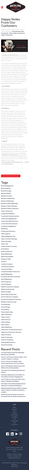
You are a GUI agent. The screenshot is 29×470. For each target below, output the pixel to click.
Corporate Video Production (10, 271)
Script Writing (5, 304)
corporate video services (9, 221)
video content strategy (9, 239)
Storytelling (5, 309)
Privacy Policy (14, 466)
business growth (6, 196)
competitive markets (8, 213)
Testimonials (14, 421)
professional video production (11, 299)
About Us (14, 413)
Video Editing (5, 322)
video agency (5, 234)
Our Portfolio (14, 415)
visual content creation (9, 246)
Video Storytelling (7, 340)
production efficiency (8, 231)
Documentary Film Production (10, 276)
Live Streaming (6, 284)
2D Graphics (5, 249)
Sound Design (5, 307)
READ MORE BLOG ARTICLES (11, 176)
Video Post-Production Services (11, 330)
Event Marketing (6, 279)
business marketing (7, 201)
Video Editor (5, 324)
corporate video (6, 269)
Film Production (6, 282)
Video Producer (6, 335)
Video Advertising (7, 312)
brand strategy (6, 191)
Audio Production (7, 251)
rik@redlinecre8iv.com (15, 458)
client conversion (7, 211)
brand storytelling (7, 256)
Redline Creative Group (8, 302)
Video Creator (5, 317)
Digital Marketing (6, 274)
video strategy (6, 241)
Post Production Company (9, 297)
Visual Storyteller (7, 345)
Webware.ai (14, 464)
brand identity (5, 188)
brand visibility (6, 193)
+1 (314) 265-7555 (17, 456)
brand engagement (7, 186)
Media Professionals (7, 289)
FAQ (14, 419)
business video (6, 259)
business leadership (7, 198)
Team (14, 411)
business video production (10, 208)
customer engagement (8, 226)
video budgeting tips (8, 236)
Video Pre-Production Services (11, 332)
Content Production (7, 266)
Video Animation (6, 314)
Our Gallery (14, 417)
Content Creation (7, 264)
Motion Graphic (6, 292)
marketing (4, 229)
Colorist (3, 261)
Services (14, 409)
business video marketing (9, 203)
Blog (14, 422)
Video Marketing (6, 327)
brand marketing (6, 254)
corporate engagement (9, 218)
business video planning (9, 206)
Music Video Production (17, 33)
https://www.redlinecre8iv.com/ (13, 162)
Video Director (6, 319)
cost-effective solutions (9, 224)
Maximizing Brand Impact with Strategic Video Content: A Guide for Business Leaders (14, 390)
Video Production (7, 35)
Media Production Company (10, 287)
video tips (4, 244)
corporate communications (10, 216)
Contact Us (15, 424)
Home (14, 407)
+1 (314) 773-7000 (16, 454)
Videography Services (8, 342)
